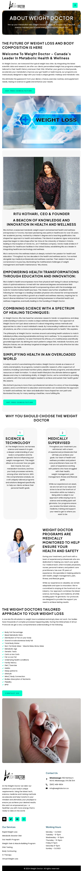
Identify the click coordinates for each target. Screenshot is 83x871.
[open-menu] (75, 5)
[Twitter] (11, 819)
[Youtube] (17, 819)
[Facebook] (4, 819)
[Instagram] (24, 819)
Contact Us (12, 693)
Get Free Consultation (18, 91)
